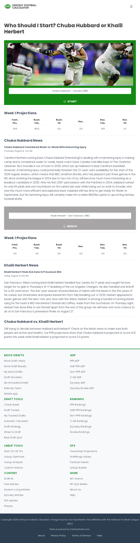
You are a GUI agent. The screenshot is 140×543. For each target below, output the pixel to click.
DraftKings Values (80, 456)
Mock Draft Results (15, 366)
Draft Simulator (13, 377)
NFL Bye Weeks (78, 484)
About (41, 535)
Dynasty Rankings (81, 426)
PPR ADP (74, 361)
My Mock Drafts (13, 371)
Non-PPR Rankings (81, 415)
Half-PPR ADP (77, 366)
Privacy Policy (58, 535)
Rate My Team (12, 388)
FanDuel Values (79, 462)
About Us (75, 489)
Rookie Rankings (80, 432)
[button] (131, 6)
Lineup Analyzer (13, 462)
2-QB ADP (75, 377)
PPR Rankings (78, 404)
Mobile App (11, 393)
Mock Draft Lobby (14, 361)
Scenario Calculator (16, 421)
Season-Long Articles (17, 489)
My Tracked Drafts (15, 415)
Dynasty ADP (77, 382)
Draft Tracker (11, 410)
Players (8, 506)
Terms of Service (81, 535)
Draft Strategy (12, 426)
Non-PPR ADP (77, 371)
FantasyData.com (80, 529)
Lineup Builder (78, 467)
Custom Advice (13, 467)
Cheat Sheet (11, 404)
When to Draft (12, 432)
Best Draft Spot (13, 437)
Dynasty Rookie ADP (82, 388)
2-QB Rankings (79, 421)
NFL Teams (76, 478)
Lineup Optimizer (14, 456)
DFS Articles (11, 500)
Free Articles (11, 484)
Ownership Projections (83, 451)
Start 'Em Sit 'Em (13, 451)
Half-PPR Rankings (80, 410)
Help (72, 495)
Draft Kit (8, 478)
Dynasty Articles (13, 495)
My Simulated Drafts (16, 382)
